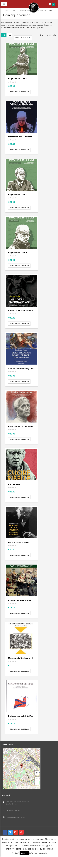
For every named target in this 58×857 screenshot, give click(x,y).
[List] (9, 35)
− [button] (37, 782)
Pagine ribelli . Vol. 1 (17, 252)
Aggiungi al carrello (19, 92)
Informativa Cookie (38, 853)
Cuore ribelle (14, 484)
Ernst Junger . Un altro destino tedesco (26, 426)
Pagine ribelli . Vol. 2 (17, 194)
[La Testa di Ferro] (20, 7)
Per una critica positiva (18, 542)
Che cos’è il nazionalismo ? (20, 310)
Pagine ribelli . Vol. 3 (17, 79)
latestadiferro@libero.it (16, 817)
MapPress (23, 787)
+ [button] (37, 778)
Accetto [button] (24, 853)
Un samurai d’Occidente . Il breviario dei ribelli (29, 658)
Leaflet (18, 787)
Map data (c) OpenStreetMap (33, 787)
